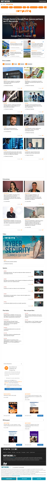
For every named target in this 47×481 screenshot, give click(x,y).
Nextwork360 (12, 457)
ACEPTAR (39, 479)
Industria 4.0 (32, 7)
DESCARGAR (19, 415)
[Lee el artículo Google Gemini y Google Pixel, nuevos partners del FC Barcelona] (23, 27)
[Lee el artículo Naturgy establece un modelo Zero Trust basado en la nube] (13, 44)
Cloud (20, 7)
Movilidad (42, 7)
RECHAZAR (24, 479)
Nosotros (5, 452)
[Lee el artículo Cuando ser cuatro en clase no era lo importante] (23, 289)
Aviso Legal (18, 452)
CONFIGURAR (9, 479)
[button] (3, 4)
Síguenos (13, 449)
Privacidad (23, 452)
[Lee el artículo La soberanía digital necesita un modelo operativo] (23, 303)
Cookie (27, 452)
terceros (8, 386)
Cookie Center (32, 452)
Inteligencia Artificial (25, 7)
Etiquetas (9, 452)
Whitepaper (6, 420)
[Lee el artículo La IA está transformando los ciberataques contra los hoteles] (13, 125)
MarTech (15, 7)
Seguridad (37, 7)
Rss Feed (13, 452)
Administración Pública (9, 7)
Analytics (2, 7)
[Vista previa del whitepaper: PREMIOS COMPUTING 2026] (13, 407)
